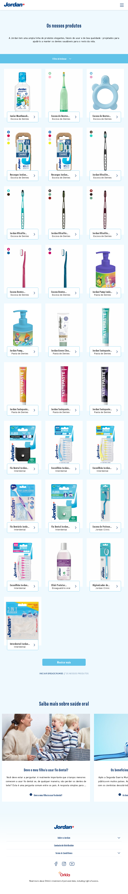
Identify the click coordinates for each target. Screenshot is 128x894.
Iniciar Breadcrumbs (51, 673)
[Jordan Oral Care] (14, 6)
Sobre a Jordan (64, 837)
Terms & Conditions (64, 853)
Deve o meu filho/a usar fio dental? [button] (48, 795)
